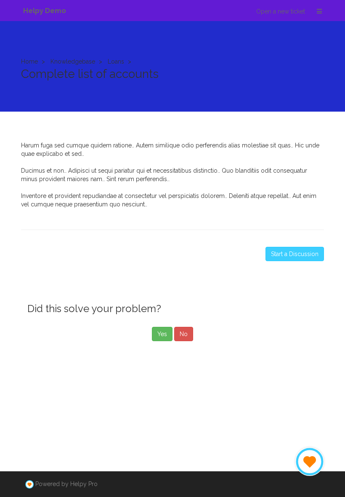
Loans (116, 61)
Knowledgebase (72, 61)
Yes (162, 334)
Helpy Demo (44, 10)
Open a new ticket (280, 11)
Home (29, 61)
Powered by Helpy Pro (66, 484)
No (184, 334)
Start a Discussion (294, 254)
